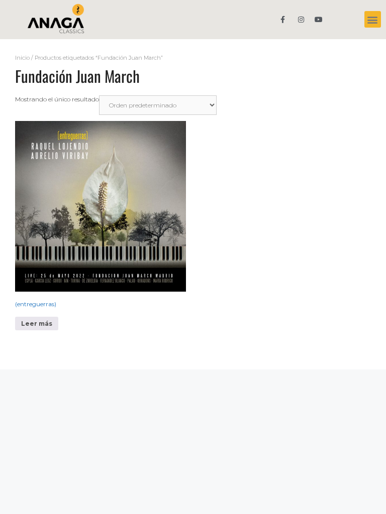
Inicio (22, 57)
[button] (372, 19)
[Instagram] (301, 19)
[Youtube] (319, 19)
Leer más (36, 323)
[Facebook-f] (283, 19)
